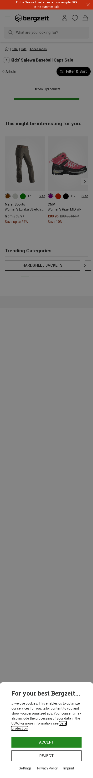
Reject (46, 756)
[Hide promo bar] (88, 5)
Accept (46, 742)
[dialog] (46, 730)
